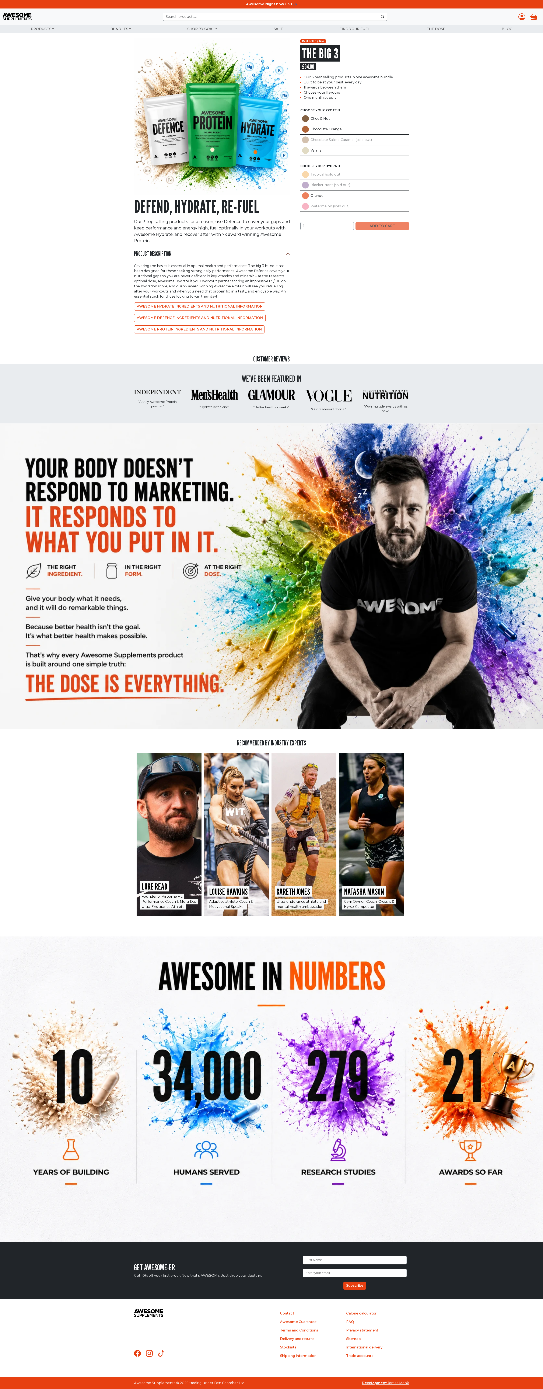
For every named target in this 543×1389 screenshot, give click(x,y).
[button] (271, 725)
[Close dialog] (318, 643)
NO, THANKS (272, 741)
